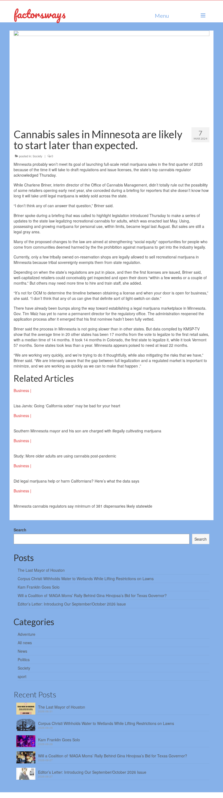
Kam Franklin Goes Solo (39, 587)
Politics (24, 659)
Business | (22, 390)
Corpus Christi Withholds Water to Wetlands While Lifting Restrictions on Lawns (86, 578)
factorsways (40, 14)
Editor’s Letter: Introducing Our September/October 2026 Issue (72, 604)
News (22, 651)
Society (37, 156)
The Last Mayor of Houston (41, 570)
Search (20, 529)
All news (25, 642)
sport (22, 676)
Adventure (26, 634)
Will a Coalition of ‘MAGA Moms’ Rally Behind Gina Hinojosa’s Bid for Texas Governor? (92, 595)
